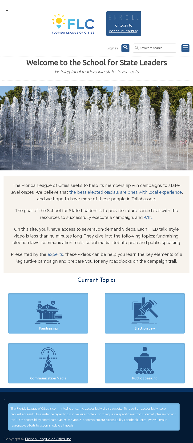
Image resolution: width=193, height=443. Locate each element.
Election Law (144, 328)
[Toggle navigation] (185, 48)
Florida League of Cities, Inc (48, 439)
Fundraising (48, 328)
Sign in (112, 48)
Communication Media (48, 378)
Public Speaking (144, 378)
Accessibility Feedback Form (126, 420)
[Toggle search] (125, 48)
